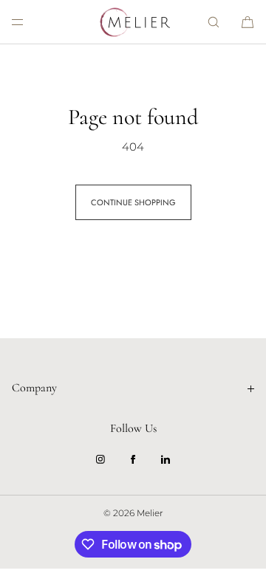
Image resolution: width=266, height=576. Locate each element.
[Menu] (29, 22)
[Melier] (133, 22)
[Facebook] (133, 459)
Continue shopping (133, 202)
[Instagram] (100, 459)
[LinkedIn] (165, 459)
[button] (213, 22)
